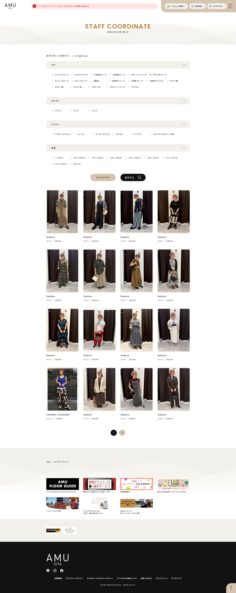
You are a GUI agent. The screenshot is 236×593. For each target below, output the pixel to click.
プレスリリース (161, 578)
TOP (48, 462)
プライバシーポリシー (74, 578)
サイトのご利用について (127, 578)
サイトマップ (176, 578)
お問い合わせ (146, 578)
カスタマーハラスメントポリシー (100, 578)
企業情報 (58, 578)
